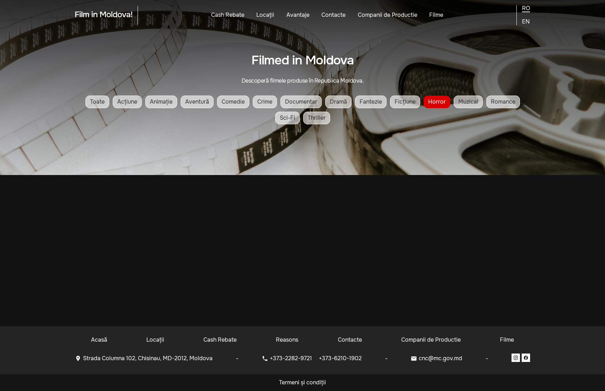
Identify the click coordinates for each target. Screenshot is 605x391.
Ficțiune (405, 101)
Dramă (338, 101)
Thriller (317, 117)
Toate (97, 101)
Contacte (333, 15)
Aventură (197, 101)
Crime (264, 101)
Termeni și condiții (302, 382)
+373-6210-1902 (340, 358)
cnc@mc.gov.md (440, 358)
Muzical (468, 101)
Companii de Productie (387, 15)
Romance (503, 101)
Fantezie (371, 101)
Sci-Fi (287, 117)
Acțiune (127, 101)
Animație (161, 101)
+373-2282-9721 (291, 358)
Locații (265, 15)
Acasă (99, 339)
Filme (436, 15)
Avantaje (298, 15)
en (526, 22)
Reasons (287, 339)
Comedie (233, 101)
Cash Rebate (227, 15)
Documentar (301, 101)
